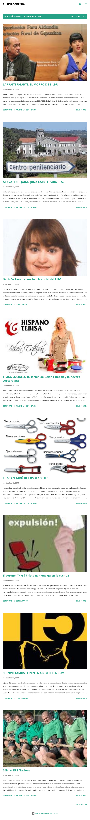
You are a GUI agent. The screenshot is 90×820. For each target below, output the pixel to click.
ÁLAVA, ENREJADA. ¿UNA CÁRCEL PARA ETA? (33, 182)
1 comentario (20, 305)
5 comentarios (21, 698)
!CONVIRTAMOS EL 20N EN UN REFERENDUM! (34, 673)
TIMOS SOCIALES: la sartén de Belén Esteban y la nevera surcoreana (41, 378)
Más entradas (81, 804)
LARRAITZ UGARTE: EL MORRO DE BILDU (30, 84)
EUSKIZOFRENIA (14, 4)
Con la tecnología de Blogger (46, 813)
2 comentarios (21, 601)
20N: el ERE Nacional (17, 770)
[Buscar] (80, 4)
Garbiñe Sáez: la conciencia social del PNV (32, 279)
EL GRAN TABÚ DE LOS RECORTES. (26, 478)
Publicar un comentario (25, 110)
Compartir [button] (7, 110)
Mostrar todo (78, 16)
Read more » (81, 110)
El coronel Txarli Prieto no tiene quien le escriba (36, 575)
